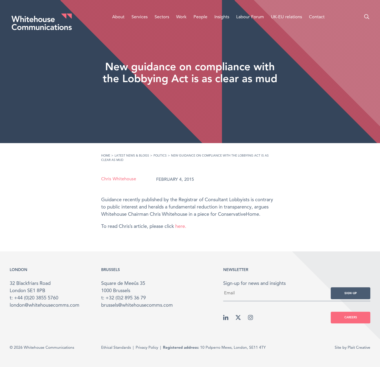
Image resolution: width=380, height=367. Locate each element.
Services (140, 17)
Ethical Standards (116, 348)
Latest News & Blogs (132, 155)
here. (180, 226)
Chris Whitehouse (118, 179)
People (200, 17)
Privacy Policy (147, 348)
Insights (221, 17)
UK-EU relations (286, 17)
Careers (350, 317)
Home (105, 155)
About (118, 17)
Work (181, 17)
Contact (317, 17)
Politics (160, 155)
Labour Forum (250, 17)
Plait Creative (359, 348)
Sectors (162, 17)
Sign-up (350, 293)
